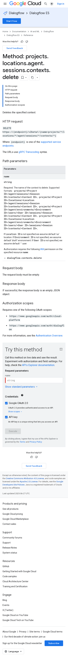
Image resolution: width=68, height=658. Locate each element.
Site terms (34, 631)
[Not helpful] (26, 41)
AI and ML (35, 31)
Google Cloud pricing (13, 514)
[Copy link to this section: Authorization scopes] (36, 303)
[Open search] (46, 4)
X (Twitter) (8, 610)
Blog (5, 600)
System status (10, 552)
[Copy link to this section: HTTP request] (26, 122)
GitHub (6, 566)
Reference (28, 35)
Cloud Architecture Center (15, 581)
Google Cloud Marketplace (16, 519)
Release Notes (10, 547)
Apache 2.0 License (29, 481)
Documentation (19, 31)
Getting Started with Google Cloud (19, 571)
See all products (11, 509)
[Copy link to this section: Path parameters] (30, 161)
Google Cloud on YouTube (15, 615)
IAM (42, 249)
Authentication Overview (49, 335)
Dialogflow (16, 13)
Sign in (60, 4)
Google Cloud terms (52, 631)
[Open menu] (5, 4)
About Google (9, 631)
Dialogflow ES (39, 13)
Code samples (10, 576)
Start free (11, 21)
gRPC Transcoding (29, 151)
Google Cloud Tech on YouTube (18, 620)
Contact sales (9, 524)
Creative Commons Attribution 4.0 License (25, 478)
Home (5, 31)
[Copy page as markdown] (32, 77)
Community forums (12, 537)
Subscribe (53, 643)
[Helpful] (22, 41)
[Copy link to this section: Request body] (26, 268)
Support (7, 542)
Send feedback (14, 48)
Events (6, 605)
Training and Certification (15, 586)
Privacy (22, 631)
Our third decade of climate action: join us (24, 636)
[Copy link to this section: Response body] (28, 284)
